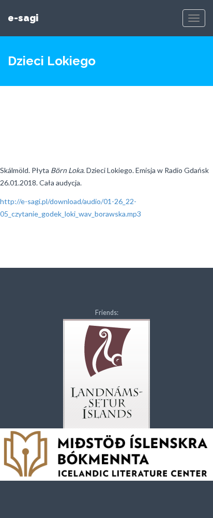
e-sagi (23, 17)
